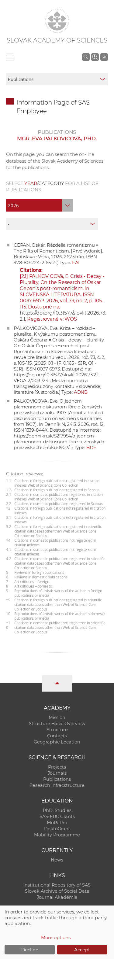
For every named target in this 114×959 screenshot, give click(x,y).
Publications (57, 779)
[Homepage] (57, 21)
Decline (29, 950)
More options (56, 937)
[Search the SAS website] (86, 56)
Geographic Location (57, 742)
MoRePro (57, 822)
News (57, 860)
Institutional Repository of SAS (57, 885)
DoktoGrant (57, 829)
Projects (57, 767)
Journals (57, 773)
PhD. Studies (57, 810)
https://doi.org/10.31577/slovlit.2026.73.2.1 (56, 375)
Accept (82, 950)
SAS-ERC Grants (57, 816)
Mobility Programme (57, 835)
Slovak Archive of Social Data (57, 891)
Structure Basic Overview (57, 723)
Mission (57, 717)
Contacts (57, 736)
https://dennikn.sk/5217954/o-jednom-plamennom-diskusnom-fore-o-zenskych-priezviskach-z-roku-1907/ (60, 441)
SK (104, 56)
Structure (57, 729)
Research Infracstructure (57, 785)
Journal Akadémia (57, 897)
